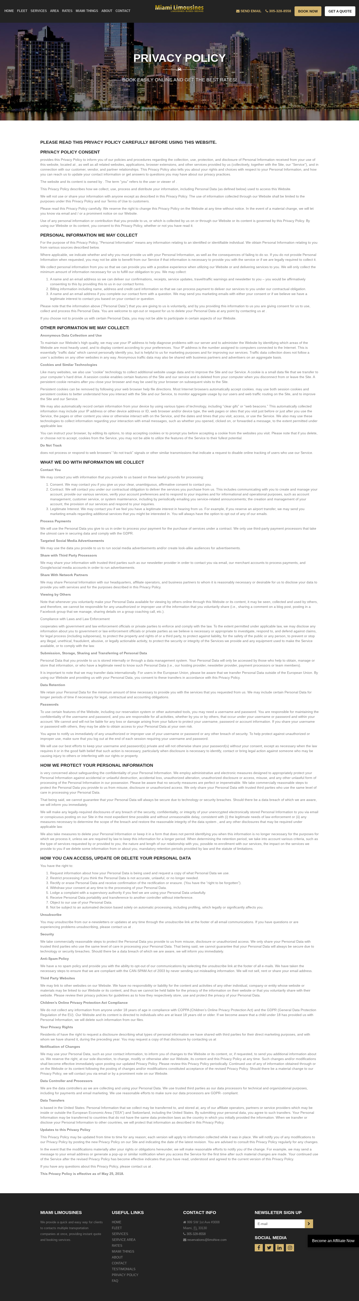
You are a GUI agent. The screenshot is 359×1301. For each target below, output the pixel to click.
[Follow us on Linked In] (279, 1247)
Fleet (117, 1228)
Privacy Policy (125, 1275)
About (117, 1257)
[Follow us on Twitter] (269, 1247)
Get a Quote (340, 11)
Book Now (308, 11)
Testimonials (124, 1269)
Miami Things (123, 1251)
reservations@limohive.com (207, 1240)
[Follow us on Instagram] (290, 1247)
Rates (117, 1245)
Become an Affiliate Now (333, 1241)
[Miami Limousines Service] (179, 7)
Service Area (124, 1240)
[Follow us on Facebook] (259, 1247)
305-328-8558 (196, 1234)
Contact (119, 1263)
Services (120, 1234)
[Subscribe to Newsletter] (309, 1223)
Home (116, 1222)
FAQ (115, 1281)
